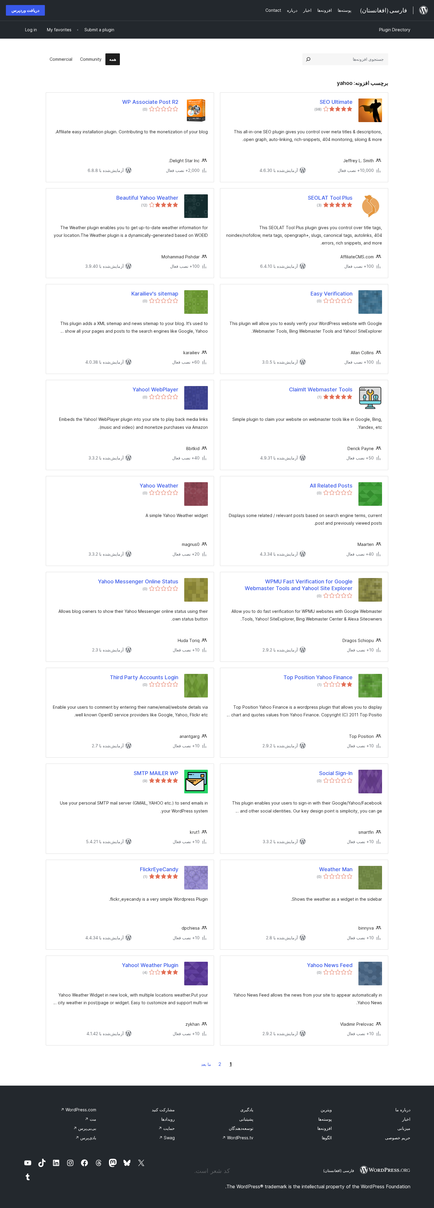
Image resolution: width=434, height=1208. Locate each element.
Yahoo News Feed (330, 965)
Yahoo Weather (159, 485)
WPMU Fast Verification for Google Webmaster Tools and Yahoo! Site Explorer (299, 584)
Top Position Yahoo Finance (318, 677)
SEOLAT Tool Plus (330, 198)
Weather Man (336, 869)
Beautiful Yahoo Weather (147, 198)
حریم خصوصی (397, 1137)
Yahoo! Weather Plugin (150, 965)
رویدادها (168, 1119)
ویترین (326, 1109)
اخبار (406, 1119)
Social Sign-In (336, 773)
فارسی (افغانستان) (338, 1170)
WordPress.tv (237, 1137)
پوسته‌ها (325, 1119)
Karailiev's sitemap (154, 293)
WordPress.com (78, 1109)
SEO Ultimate (336, 102)
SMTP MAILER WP (156, 773)
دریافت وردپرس (25, 10)
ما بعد (206, 1064)
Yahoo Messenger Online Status (138, 581)
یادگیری (246, 1109)
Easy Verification (332, 293)
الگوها (327, 1137)
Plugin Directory (394, 29)
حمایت (166, 1128)
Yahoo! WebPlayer (155, 389)
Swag (167, 1137)
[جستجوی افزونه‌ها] (308, 59)
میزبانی (403, 1128)
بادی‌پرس (85, 1137)
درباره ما (402, 1109)
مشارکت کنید (163, 1109)
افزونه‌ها (324, 1128)
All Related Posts (331, 485)
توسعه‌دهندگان (241, 1128)
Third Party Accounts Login (144, 677)
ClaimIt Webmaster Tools (321, 389)
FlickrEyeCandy (159, 869)
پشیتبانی (246, 1119)
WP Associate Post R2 (150, 102)
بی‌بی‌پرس (84, 1128)
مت (90, 1119)
